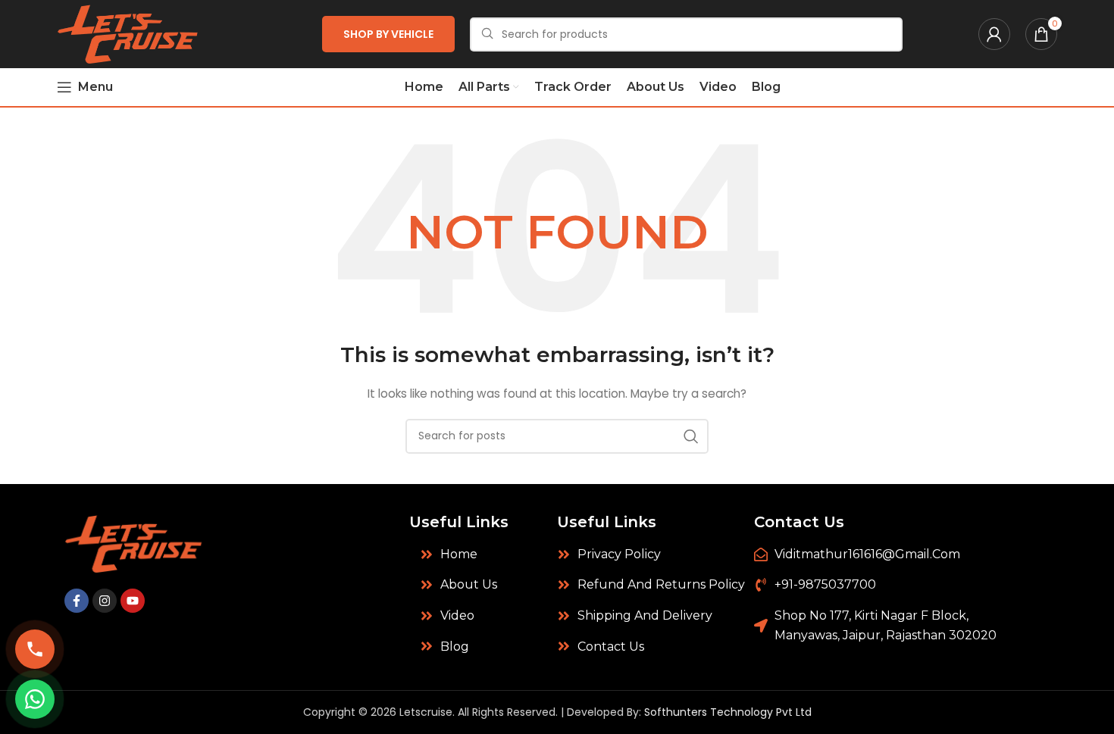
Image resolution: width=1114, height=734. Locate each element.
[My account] (994, 34)
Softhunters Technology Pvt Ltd (728, 712)
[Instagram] (104, 601)
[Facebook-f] (76, 601)
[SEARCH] (691, 436)
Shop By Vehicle (388, 34)
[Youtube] (132, 601)
